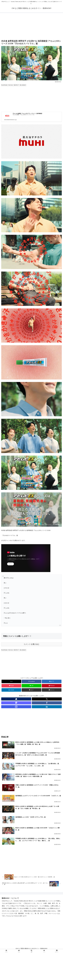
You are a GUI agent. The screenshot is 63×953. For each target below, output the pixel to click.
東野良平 (17, 85)
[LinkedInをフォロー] (47, 706)
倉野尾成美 (5, 85)
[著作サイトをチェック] (16, 699)
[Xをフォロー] (47, 699)
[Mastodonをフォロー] (16, 702)
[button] (31, 690)
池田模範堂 (23, 85)
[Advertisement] (31, 26)
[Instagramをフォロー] (16, 706)
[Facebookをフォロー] (47, 702)
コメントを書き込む (31, 644)
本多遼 (11, 85)
